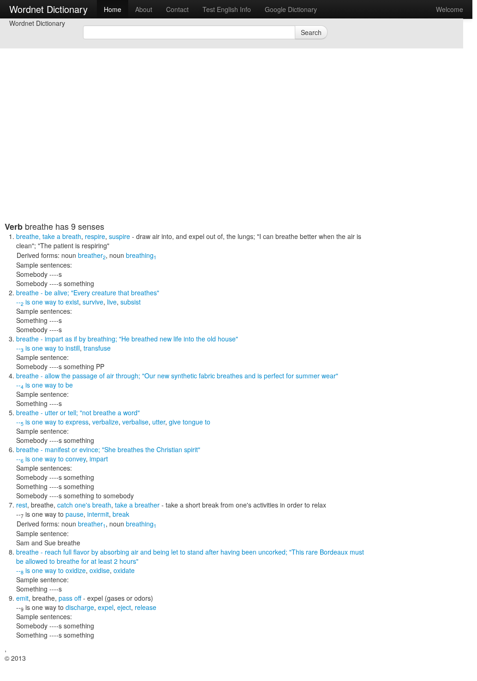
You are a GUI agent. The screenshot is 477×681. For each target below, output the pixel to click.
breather (92, 255)
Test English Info (227, 9)
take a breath (61, 236)
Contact (177, 9)
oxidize (76, 570)
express (77, 421)
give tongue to (189, 421)
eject (124, 607)
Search (311, 32)
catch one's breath (84, 504)
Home (112, 9)
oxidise (99, 570)
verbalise (135, 421)
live (112, 301)
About (143, 9)
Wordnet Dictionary (48, 9)
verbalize (105, 421)
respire (95, 236)
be (69, 384)
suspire (119, 236)
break (121, 514)
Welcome (449, 9)
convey (76, 458)
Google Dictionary (291, 9)
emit (22, 598)
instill (73, 347)
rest (21, 504)
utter (158, 421)
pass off (70, 598)
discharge (80, 607)
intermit (98, 514)
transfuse (97, 347)
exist (72, 301)
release (145, 607)
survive (93, 301)
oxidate (124, 570)
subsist (130, 301)
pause (74, 514)
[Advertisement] (184, 156)
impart (98, 458)
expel (105, 607)
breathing (141, 255)
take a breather (137, 504)
